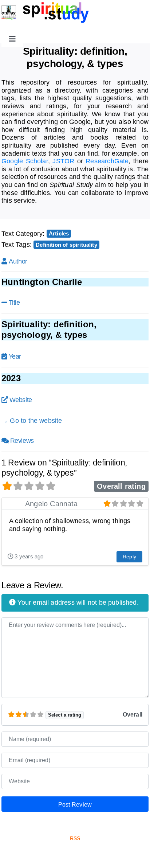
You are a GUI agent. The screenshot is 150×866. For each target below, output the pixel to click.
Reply (129, 556)
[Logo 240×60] (45, 5)
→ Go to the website (31, 420)
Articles (59, 233)
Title (14, 302)
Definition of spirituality (66, 245)
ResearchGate (107, 161)
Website (20, 399)
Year (15, 356)
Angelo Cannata (51, 504)
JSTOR (63, 161)
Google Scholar (24, 161)
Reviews (22, 440)
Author (18, 261)
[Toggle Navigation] (12, 39)
